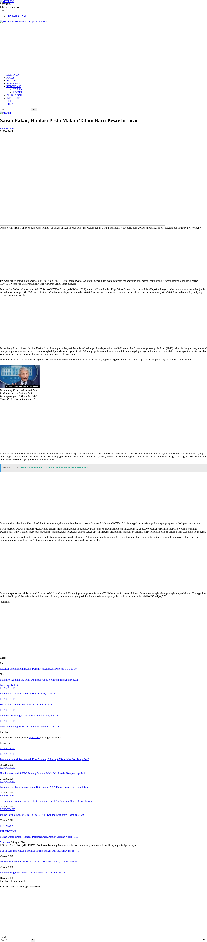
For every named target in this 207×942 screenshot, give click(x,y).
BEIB (9, 101)
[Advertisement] (103, 48)
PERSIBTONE (14, 95)
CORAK (17, 89)
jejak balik (34, 737)
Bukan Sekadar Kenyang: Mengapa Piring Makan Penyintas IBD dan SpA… (39, 850)
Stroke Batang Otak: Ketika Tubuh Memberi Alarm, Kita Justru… (33, 872)
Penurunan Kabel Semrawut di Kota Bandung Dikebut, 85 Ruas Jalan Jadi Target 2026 (44, 759)
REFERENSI (13, 83)
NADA (10, 77)
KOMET (17, 92)
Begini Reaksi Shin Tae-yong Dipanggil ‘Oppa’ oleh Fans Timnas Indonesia (39, 679)
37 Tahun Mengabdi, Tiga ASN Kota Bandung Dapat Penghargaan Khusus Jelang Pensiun (46, 801)
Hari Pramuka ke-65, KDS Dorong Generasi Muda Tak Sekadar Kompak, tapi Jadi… (43, 773)
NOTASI (11, 80)
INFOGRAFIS (14, 98)
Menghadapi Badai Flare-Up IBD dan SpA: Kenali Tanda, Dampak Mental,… (40, 861)
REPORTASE (13, 86)
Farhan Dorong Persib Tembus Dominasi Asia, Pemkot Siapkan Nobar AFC (39, 836)
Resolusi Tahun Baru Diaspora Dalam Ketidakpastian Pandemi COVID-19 (38, 668)
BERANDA (12, 74)
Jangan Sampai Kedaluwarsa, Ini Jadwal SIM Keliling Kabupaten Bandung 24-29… (43, 814)
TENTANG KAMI (16, 16)
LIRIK (9, 103)
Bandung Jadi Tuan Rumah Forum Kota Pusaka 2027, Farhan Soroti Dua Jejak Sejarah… (46, 787)
